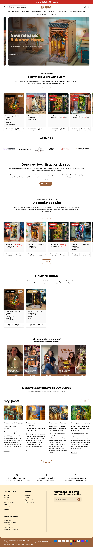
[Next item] (87, 360)
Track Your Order (29, 502)
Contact (27, 497)
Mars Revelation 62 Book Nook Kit (32, 117)
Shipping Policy (8, 520)
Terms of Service (8, 527)
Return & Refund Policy (10, 522)
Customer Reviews (9, 502)
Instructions (28, 495)
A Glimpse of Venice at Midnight (11, 427)
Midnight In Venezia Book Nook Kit (10, 246)
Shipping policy (29, 544)
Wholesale (6, 509)
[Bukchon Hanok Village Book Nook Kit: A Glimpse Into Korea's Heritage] (58, 413)
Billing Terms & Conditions (11, 529)
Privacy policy (14, 544)
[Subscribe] (78, 499)
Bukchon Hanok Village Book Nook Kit (32, 246)
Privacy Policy (7, 525)
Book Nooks (7, 500)
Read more (6, 450)
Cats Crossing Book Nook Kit (54, 116)
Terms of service (21, 544)
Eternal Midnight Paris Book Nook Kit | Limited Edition (32, 315)
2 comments (31, 425)
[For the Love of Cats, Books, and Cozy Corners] (35, 413)
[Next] (84, 60)
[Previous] (9, 60)
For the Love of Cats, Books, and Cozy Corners (35, 429)
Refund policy (7, 544)
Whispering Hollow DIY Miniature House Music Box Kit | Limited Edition (10, 120)
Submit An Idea (8, 507)
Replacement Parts (30, 500)
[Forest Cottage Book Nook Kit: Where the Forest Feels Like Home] (81, 413)
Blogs (5, 504)
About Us (6, 495)
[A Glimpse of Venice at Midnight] (13, 413)
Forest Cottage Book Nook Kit (76, 116)
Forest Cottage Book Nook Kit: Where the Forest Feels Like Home (80, 428)
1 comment (20, 423)
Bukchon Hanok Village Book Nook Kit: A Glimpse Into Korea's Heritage (57, 428)
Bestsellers (6, 497)
